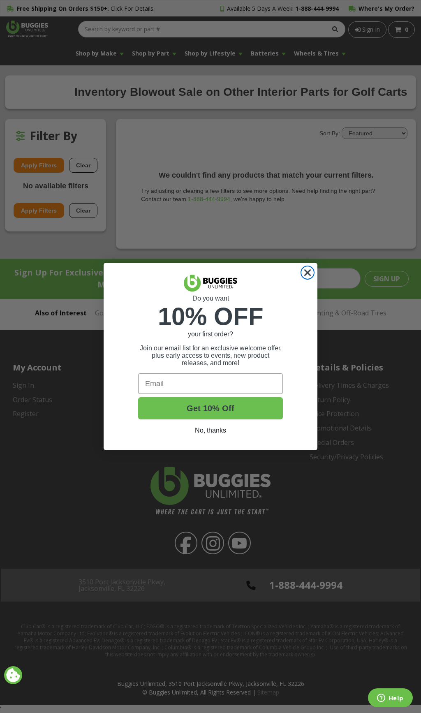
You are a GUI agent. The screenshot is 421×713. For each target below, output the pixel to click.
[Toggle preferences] (13, 675)
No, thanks (210, 430)
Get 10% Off (210, 408)
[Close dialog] (307, 272)
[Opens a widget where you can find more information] (390, 698)
